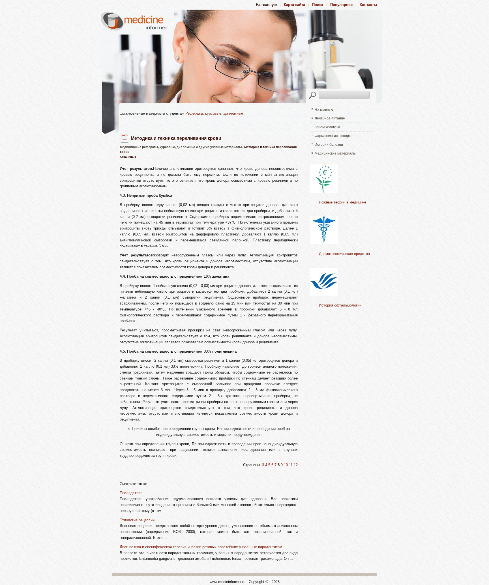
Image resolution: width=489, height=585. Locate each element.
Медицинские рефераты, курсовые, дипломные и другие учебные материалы (181, 147)
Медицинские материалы (335, 153)
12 (296, 465)
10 (286, 465)
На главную (324, 110)
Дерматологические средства (344, 254)
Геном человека (327, 127)
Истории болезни (329, 145)
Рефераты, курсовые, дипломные (214, 113)
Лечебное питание (330, 118)
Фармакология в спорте (334, 136)
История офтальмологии (340, 305)
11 (291, 465)
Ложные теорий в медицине (342, 202)
